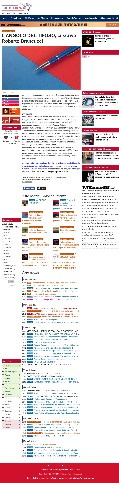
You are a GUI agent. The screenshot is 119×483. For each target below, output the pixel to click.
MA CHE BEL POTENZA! (41, 362)
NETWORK (45, 470)
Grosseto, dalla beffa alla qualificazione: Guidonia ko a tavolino (56, 291)
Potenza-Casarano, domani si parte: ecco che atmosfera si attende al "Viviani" (63, 393)
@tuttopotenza (46, 179)
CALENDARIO (55, 470)
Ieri (89, 56)
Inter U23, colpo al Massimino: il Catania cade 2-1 (50, 314)
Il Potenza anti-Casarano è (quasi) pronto (47, 399)
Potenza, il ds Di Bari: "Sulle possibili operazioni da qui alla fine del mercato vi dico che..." (67, 288)
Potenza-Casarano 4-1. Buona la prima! (43, 373)
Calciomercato (89, 112)
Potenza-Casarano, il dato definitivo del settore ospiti (52, 402)
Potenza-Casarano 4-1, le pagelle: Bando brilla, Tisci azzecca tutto (58, 353)
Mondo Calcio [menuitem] (91, 18)
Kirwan (6, 253)
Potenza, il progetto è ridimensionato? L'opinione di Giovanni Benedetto (34, 218)
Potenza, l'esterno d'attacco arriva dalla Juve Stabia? (52, 430)
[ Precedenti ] (11, 143)
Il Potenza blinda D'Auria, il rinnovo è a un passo (51, 427)
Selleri (6, 263)
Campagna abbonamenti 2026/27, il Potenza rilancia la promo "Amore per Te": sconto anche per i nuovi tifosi (36, 260)
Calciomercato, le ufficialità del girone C (46, 286)
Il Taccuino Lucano (91, 167)
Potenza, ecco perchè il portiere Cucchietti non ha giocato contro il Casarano (62, 351)
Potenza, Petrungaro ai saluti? (43, 342)
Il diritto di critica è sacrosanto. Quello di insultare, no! (104, 38)
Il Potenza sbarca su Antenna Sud (44, 447)
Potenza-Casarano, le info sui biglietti (46, 436)
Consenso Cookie (54, 466)
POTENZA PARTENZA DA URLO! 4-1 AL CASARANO (49, 365)
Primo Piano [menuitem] (16, 18)
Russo (6, 235)
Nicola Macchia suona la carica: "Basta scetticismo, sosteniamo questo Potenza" (64, 356)
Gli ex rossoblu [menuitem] (107, 18)
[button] (11, 281)
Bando (6, 250)
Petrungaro (7, 256)
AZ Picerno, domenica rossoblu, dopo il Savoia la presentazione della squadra (67, 433)
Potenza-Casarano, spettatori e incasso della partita (52, 359)
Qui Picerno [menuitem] (42, 18)
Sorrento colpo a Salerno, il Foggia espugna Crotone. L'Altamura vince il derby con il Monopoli (68, 283)
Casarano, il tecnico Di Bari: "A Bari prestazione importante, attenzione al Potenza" (61, 396)
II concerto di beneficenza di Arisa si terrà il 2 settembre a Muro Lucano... (64, 422)
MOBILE (73, 470)
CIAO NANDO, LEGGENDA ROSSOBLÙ (48, 340)
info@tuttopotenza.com (57, 478)
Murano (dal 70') (9, 275)
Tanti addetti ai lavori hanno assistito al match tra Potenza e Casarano (59, 322)
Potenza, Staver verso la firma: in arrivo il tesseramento (53, 410)
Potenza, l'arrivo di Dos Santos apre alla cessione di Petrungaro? (57, 407)
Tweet (42, 188)
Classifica (6, 361)
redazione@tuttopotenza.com (55, 172)
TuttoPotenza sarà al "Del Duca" (68, 230)
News (85, 130)
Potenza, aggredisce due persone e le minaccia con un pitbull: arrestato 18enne (63, 297)
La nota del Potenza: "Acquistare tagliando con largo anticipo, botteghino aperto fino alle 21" (68, 382)
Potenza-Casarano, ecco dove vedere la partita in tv (48, 391)
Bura (5, 260)
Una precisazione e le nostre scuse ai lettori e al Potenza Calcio (57, 453)
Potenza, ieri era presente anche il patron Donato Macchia (54, 337)
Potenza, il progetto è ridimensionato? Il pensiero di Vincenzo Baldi (58, 456)
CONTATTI (64, 470)
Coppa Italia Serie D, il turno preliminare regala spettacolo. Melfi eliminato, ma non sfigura (71, 311)
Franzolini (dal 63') (10, 266)
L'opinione (87, 32)
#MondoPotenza (34, 177)
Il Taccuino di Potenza (92, 149)
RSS (78, 470)
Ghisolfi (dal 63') (9, 269)
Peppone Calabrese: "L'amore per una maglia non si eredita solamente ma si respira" (35, 245)
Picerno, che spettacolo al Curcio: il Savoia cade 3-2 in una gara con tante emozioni (69, 317)
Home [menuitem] (4, 18)
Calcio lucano (89, 93)
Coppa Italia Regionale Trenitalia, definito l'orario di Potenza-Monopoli (59, 450)
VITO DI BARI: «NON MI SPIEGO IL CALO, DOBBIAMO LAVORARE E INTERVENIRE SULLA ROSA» (69, 331)
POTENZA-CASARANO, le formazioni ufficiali (46, 376)
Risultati (11, 285)
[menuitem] (117, 18)
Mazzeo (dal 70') (9, 272)
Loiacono (7, 238)
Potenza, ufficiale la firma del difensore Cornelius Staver (54, 405)
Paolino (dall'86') (9, 278)
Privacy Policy (67, 466)
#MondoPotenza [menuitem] (74, 18)
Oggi (84, 56)
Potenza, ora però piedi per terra (44, 320)
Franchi (6, 232)
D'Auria (6, 244)
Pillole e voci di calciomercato (42, 294)
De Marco (7, 247)
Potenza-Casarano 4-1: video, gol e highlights (49, 348)
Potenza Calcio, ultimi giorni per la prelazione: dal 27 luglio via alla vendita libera (66, 245)
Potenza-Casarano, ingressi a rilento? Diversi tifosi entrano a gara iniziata (60, 345)
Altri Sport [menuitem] (29, 18)
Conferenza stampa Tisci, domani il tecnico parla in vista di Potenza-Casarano (63, 425)
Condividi (30, 188)
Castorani (7, 241)
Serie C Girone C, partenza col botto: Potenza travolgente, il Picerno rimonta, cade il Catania (68, 308)
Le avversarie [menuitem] (57, 18)
